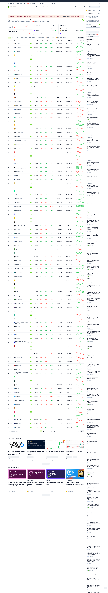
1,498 (18, 3)
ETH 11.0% (46, 3)
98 (54, 431)
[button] (46, 464)
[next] (58, 431)
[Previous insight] (98, 13)
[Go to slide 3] (99, 24)
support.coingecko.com (65, 16)
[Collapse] (99, 10)
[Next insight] (99, 13)
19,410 (11, 3)
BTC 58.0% (42, 3)
